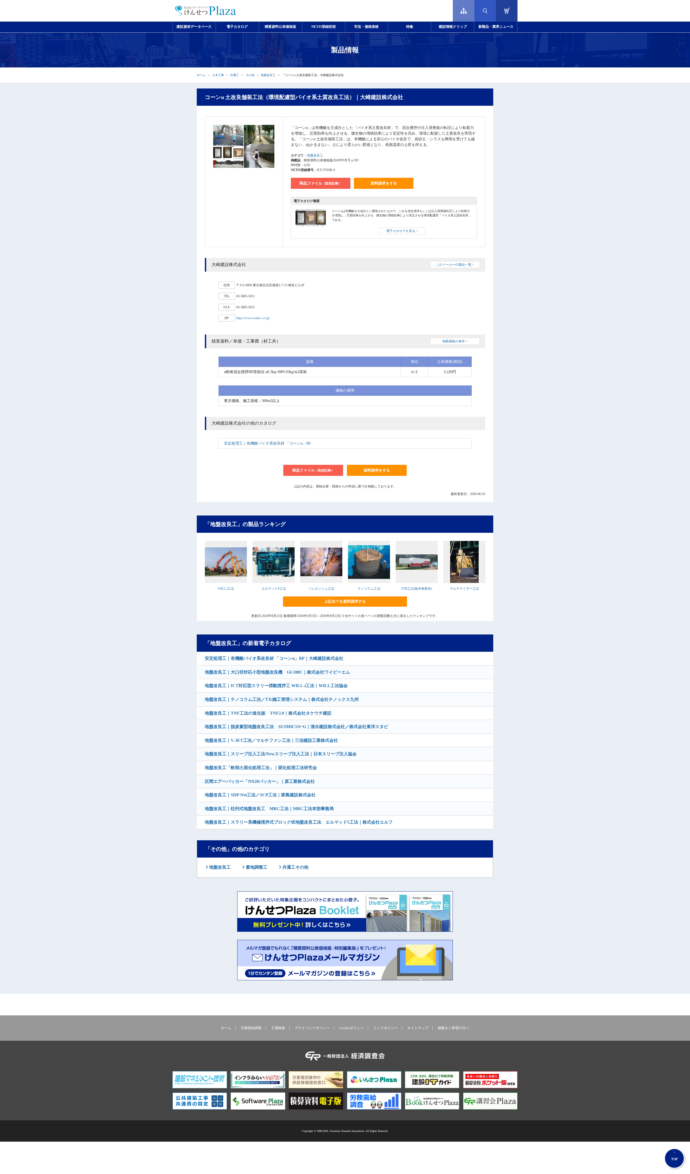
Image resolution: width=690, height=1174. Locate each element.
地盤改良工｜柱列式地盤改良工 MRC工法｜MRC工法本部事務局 (269, 808)
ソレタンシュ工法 (321, 589)
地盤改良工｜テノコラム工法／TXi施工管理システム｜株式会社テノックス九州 (282, 699)
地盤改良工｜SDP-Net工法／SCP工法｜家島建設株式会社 (260, 795)
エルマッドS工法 (273, 589)
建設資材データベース (194, 27)
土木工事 (218, 75)
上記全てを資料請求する (345, 601)
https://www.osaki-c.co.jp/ (253, 318)
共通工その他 (294, 867)
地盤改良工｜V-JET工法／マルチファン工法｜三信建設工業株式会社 (271, 740)
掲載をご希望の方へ (453, 1028)
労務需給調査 (251, 1028)
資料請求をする (384, 183)
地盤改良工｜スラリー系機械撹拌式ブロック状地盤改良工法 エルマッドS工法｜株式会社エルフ (299, 822)
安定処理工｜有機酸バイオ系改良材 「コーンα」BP (267, 443)
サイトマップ (417, 1028)
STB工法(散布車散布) (416, 589)
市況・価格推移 (366, 27)
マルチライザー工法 (464, 589)
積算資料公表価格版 (280, 27)
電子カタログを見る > (402, 231)
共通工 (234, 75)
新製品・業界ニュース (495, 27)
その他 (250, 75)
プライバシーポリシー (312, 1028)
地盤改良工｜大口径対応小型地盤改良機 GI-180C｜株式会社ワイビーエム (277, 672)
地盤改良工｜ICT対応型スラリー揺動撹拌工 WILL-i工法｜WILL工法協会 (276, 685)
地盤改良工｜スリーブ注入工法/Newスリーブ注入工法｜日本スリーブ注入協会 (281, 754)
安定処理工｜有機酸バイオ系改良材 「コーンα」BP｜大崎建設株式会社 (274, 658)
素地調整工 (256, 867)
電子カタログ (237, 27)
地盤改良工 (268, 75)
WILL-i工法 (226, 589)
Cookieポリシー (351, 1028)
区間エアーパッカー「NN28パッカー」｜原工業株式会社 (260, 781)
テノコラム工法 (369, 589)
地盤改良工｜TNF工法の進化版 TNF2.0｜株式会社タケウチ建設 (268, 713)
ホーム (201, 75)
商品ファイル (320, 183)
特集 (409, 27)
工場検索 (278, 1028)
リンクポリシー (385, 1028)
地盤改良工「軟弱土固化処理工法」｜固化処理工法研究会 (261, 767)
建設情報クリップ (453, 27)
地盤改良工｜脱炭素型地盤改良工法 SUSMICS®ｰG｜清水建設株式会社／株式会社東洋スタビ (296, 726)
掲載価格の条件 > (455, 341)
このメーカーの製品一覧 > (455, 265)
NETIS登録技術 (323, 27)
